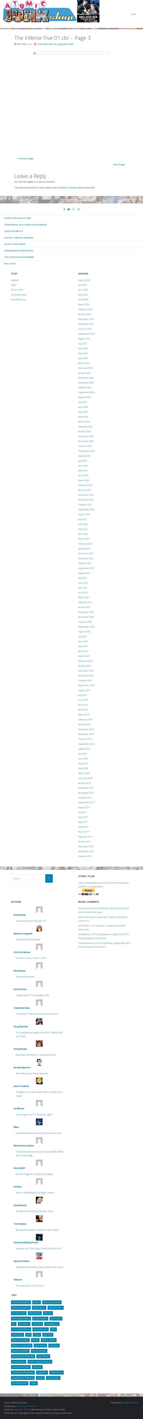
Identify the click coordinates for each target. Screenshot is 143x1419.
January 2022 (84, 548)
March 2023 (84, 480)
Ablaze (37, 1302)
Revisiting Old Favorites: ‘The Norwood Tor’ (36, 1054)
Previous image (26, 158)
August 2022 (84, 514)
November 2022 (86, 499)
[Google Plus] (73, 209)
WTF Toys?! (10, 263)
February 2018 (85, 778)
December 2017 (86, 787)
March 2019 (84, 714)
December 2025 (86, 319)
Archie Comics (18, 1313)
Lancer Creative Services (26, 1406)
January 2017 (84, 841)
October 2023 (85, 446)
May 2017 (83, 822)
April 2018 (83, 768)
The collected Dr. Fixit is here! (30, 1285)
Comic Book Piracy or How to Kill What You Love (38, 1133)
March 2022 (84, 538)
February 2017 (85, 836)
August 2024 (84, 397)
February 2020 (85, 660)
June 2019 (83, 699)
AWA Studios (34, 1313)
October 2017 (85, 797)
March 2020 (84, 656)
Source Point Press (20, 1367)
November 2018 (86, 734)
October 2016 (85, 856)
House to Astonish (14, 244)
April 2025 (83, 358)
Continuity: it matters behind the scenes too (37, 1013)
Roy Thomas (43, 1356)
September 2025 (86, 333)
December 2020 (86, 612)
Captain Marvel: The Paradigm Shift (32, 995)
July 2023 (82, 460)
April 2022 (83, 534)
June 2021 (83, 582)
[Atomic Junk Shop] (51, 11)
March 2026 (84, 304)
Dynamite (37, 1323)
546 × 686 (22, 44)
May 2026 (83, 294)
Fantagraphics (52, 1323)
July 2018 (82, 753)
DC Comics (24, 1323)
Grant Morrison (40, 1329)
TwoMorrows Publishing (22, 1378)
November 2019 (86, 675)
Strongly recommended (22, 1372)
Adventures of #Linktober (28, 939)
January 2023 (84, 490)
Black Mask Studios (21, 1318)
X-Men (33, 1383)
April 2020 (83, 651)
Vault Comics (53, 1378)
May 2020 (83, 646)
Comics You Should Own (17, 218)
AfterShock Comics (20, 1307)
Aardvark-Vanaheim (21, 1302)
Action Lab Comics (52, 1302)
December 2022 (86, 494)
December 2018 (86, 729)
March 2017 (84, 831)
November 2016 (86, 851)
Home (134, 14)
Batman (48, 1313)
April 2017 (83, 826)
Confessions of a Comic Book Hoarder (25, 225)
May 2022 (83, 529)
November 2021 (86, 558)
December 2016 (86, 846)
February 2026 (85, 309)
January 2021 (84, 607)
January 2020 (84, 665)
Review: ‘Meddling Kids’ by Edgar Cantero (35, 1192)
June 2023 (83, 465)
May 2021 (83, 587)
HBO (53, 1329)
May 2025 (83, 353)
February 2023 (85, 485)
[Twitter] (68, 209)
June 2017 (83, 817)
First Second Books (21, 1329)
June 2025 (83, 348)
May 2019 (83, 704)
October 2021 (85, 563)
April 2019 (83, 709)
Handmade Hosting (22, 1409)
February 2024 (85, 426)
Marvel (35, 1340)
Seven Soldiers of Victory (40, 1361)
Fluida (124, 1403)
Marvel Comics (48, 1340)
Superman (42, 1372)
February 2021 (85, 602)
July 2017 (82, 812)
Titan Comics (56, 1372)
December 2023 (86, 436)
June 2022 (83, 524)
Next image (118, 164)
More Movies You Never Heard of (32, 1073)
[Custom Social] (78, 209)
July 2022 (82, 519)
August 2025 (84, 338)
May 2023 (83, 470)
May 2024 (83, 411)
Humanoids (17, 1334)
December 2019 (86, 670)
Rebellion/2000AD (20, 1350)
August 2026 (84, 280)
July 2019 (82, 695)
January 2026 (84, 314)
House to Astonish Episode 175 (31, 920)
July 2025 (82, 343)
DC (13, 1323)
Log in (13, 284)
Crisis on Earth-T (13, 231)
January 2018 (84, 783)
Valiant (40, 1378)
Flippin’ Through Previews (18, 237)
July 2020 (82, 636)
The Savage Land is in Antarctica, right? (34, 1114)
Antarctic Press (55, 1307)
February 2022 (85, 543)
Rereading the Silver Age (23, 1356)
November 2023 (86, 441)
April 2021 (83, 592)
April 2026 (83, 299)
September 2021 (86, 568)
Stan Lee (37, 1367)
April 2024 (83, 416)
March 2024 (84, 421)
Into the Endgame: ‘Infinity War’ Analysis (34, 1174)
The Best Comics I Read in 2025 (31, 958)
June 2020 (83, 641)
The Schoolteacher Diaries (19, 257)
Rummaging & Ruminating (18, 250)
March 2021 (84, 597)
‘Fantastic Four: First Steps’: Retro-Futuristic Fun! (38, 1248)
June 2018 (83, 758)
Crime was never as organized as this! (55, 44)
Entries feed (17, 289)
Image (37, 1334)
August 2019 (84, 690)
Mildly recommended (21, 1345)
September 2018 (86, 743)
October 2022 (85, 504)
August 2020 (84, 631)
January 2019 (84, 724)
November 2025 (86, 324)
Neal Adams (40, 1345)
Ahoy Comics (39, 1307)
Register (15, 280)
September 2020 (86, 626)
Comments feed (19, 294)
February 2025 (85, 368)
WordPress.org (18, 299)
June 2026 (83, 289)
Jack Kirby (48, 1334)
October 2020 (85, 621)
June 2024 (83, 407)
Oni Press (54, 1345)
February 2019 (85, 719)
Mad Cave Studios (20, 1340)
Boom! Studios (40, 1318)
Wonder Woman (19, 1383)
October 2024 (85, 387)
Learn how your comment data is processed (73, 187)
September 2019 (86, 685)
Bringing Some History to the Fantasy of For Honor (39, 1267)
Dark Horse (56, 1318)
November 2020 (86, 616)
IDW (28, 1334)
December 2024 (86, 377)
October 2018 (85, 739)
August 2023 (84, 455)
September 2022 (86, 509)
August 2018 (84, 748)
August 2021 (84, 573)
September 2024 (86, 392)
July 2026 (82, 284)
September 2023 (86, 451)
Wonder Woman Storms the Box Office (34, 1211)
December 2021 (86, 553)
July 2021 (82, 578)
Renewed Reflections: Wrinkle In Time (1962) (37, 1229)
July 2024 (82, 402)
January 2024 (84, 431)
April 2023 (83, 475)
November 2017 (86, 792)
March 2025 (84, 363)
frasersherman (85, 908)
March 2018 (84, 773)
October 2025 (85, 328)
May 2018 (83, 763)
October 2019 (85, 680)
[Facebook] (64, 209)
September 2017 (86, 802)
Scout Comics (18, 1361)
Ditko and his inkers (25, 976)
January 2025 (84, 372)
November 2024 (86, 382)
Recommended (39, 1350)
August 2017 (84, 807)
